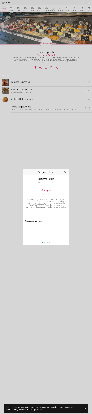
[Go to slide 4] (49, 242)
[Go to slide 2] (44, 242)
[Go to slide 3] (47, 242)
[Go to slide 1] (42, 242)
